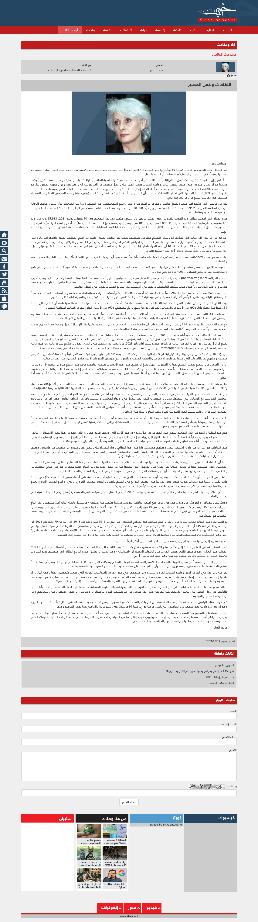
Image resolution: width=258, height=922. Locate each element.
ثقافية (107, 29)
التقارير (210, 29)
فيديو (151, 907)
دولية (143, 29)
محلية (193, 29)
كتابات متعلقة (224, 653)
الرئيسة (228, 29)
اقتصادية (126, 29)
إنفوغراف (109, 907)
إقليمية (160, 29)
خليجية (177, 29)
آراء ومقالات (70, 29)
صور (132, 907)
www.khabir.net (129, 916)
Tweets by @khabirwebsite (166, 825)
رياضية (90, 29)
